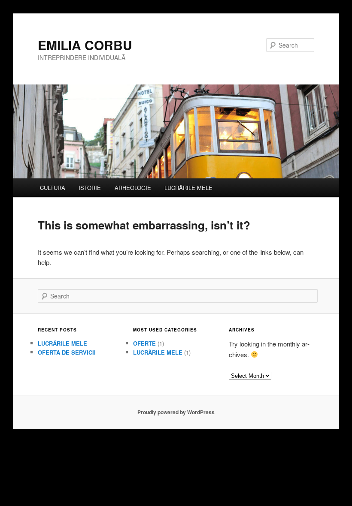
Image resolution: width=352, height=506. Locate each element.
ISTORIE (90, 188)
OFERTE (144, 343)
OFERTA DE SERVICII (67, 352)
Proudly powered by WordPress (176, 412)
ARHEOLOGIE (133, 188)
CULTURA (52, 188)
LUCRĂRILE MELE (188, 188)
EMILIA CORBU (85, 45)
